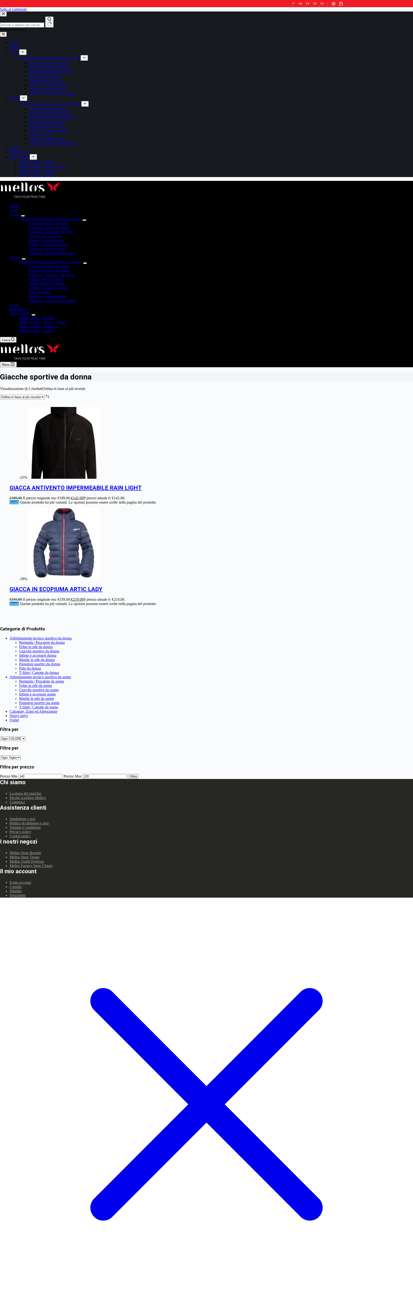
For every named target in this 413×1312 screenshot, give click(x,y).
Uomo (14, 214)
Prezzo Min (8, 776)
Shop (13, 210)
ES (322, 3)
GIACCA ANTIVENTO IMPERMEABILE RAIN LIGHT (76, 487)
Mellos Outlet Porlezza (27, 861)
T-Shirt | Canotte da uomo (48, 245)
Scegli (14, 502)
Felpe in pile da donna (45, 279)
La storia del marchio (25, 793)
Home (14, 206)
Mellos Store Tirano (24, 857)
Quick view (406, 410)
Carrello (16, 887)
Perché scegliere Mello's (28, 798)
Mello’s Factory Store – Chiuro (42, 322)
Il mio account (20, 882)
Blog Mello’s (19, 309)
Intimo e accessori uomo (47, 249)
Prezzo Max (73, 776)
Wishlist (16, 891)
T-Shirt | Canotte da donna (48, 288)
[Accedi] (333, 4)
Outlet (14, 305)
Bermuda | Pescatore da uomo (51, 232)
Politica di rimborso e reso (29, 823)
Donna (15, 258)
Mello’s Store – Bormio (36, 318)
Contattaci (17, 802)
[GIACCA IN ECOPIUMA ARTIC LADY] (64, 579)
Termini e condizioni (25, 827)
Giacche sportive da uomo (48, 223)
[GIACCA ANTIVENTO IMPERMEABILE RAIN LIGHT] (64, 477)
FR (307, 3)
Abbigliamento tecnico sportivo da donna (50, 262)
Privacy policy (20, 832)
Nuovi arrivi (19, 716)
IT (293, 3)
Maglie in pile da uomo (46, 240)
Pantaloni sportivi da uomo (49, 227)
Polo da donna (39, 292)
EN (300, 3)
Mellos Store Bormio (25, 853)
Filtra (133, 776)
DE (315, 3)
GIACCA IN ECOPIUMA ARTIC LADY (56, 589)
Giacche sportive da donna (49, 266)
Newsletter (18, 895)
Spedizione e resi (22, 819)
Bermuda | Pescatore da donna (51, 275)
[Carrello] (341, 4)
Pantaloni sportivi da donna (49, 270)
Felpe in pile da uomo (45, 236)
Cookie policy (20, 836)
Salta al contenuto (13, 9)
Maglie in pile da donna (46, 283)
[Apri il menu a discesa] (23, 216)
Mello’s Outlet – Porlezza (38, 326)
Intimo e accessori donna (47, 296)
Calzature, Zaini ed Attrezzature (52, 253)
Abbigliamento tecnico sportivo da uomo (50, 219)
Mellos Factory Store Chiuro (31, 866)
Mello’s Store (20, 313)
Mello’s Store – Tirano (36, 331)
